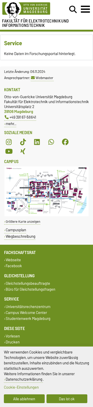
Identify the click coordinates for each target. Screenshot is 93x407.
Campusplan (16, 230)
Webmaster (44, 78)
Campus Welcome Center (26, 313)
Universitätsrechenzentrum (28, 307)
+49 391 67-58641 (23, 117)
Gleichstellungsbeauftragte (28, 283)
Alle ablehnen (24, 399)
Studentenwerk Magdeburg (28, 319)
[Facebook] (65, 142)
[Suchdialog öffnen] (73, 9)
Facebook (14, 266)
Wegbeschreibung (20, 236)
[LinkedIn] (37, 142)
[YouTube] (8, 151)
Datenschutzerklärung (24, 379)
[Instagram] (8, 142)
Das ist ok (67, 399)
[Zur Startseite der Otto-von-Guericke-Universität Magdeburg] (28, 10)
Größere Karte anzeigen (23, 221)
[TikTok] (23, 142)
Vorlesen (13, 336)
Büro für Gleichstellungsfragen (30, 289)
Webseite (13, 260)
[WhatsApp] (51, 142)
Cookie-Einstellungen (21, 387)
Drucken (13, 342)
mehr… (11, 123)
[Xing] (23, 151)
